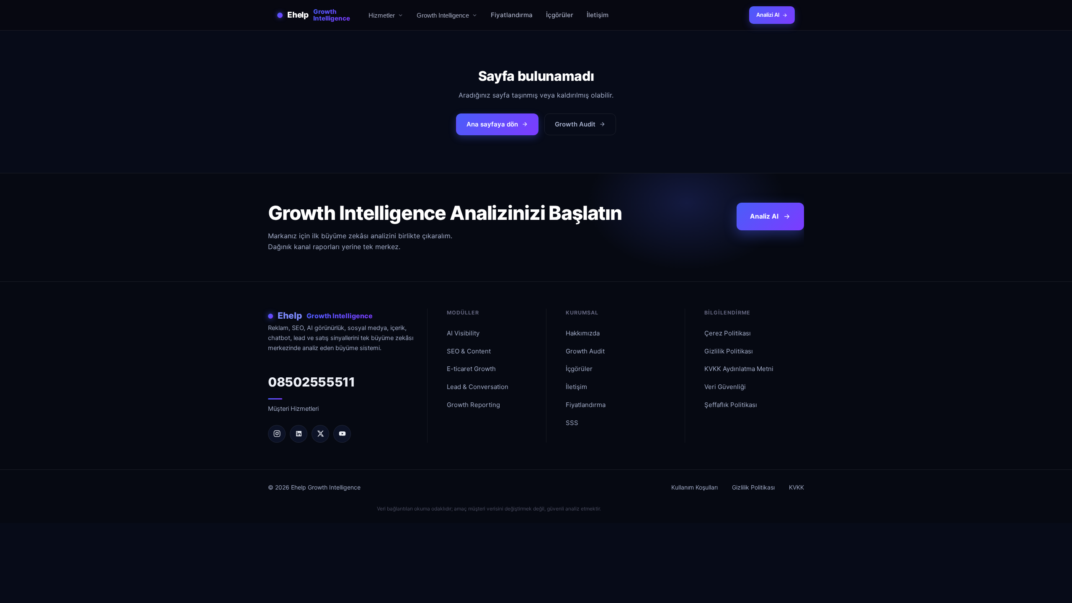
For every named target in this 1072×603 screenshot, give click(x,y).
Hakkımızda (583, 333)
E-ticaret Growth (471, 369)
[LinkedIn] (298, 434)
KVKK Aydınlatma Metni (738, 369)
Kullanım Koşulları (694, 487)
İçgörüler (559, 15)
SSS (572, 423)
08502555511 (311, 381)
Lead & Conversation (477, 387)
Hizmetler (381, 15)
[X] (320, 434)
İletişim (597, 15)
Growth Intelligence (443, 15)
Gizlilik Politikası (728, 351)
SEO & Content (469, 351)
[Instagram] (277, 434)
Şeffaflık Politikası (730, 405)
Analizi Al (767, 14)
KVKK (796, 487)
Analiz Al (764, 216)
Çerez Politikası (727, 333)
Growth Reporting (473, 405)
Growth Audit (575, 124)
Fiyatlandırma (512, 15)
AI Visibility (463, 333)
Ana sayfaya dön (492, 124)
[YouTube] (342, 434)
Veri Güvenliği (725, 387)
